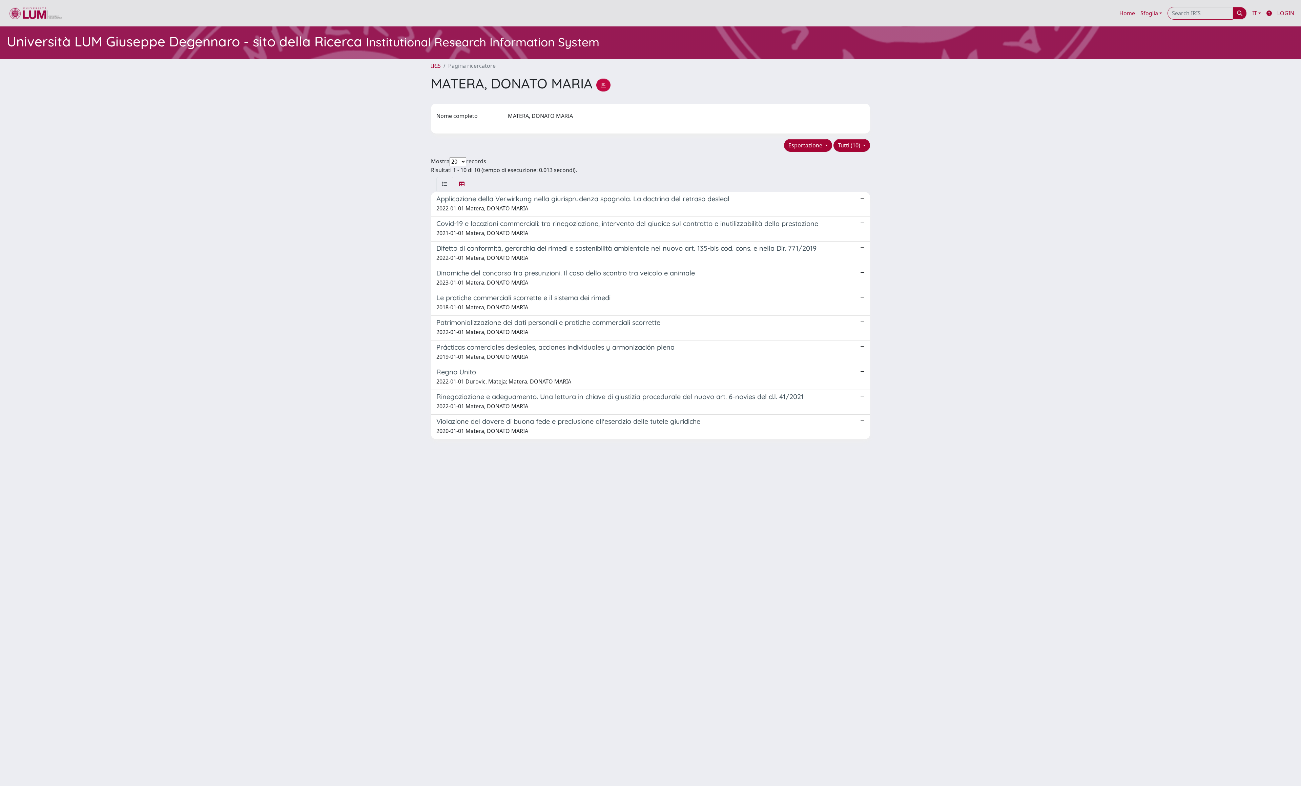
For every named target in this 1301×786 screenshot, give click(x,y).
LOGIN (1285, 13)
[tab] (444, 184)
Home (1127, 13)
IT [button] (1254, 13)
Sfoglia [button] (1149, 13)
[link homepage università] (35, 13)
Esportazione (806, 145)
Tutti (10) (850, 145)
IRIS (436, 65)
